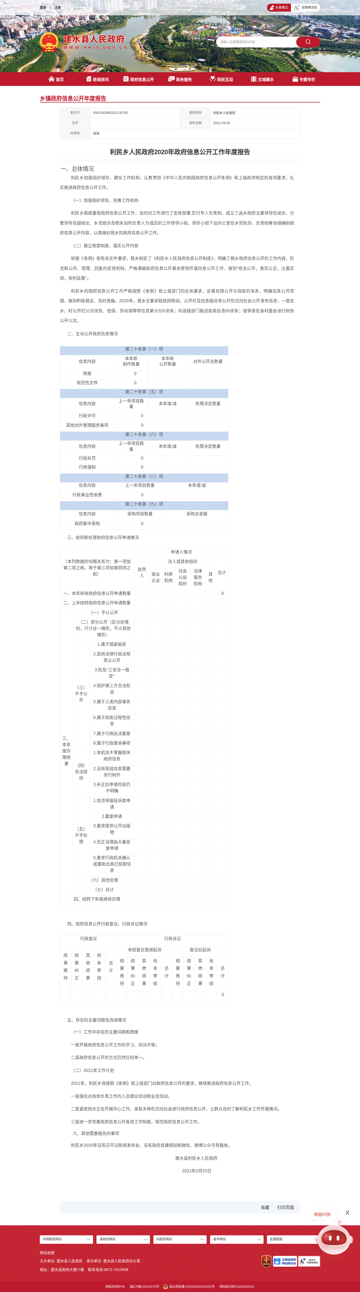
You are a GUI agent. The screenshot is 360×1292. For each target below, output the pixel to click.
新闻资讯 (101, 79)
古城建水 (266, 79)
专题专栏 (307, 79)
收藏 (265, 1207)
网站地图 (47, 1253)
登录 (43, 7)
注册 (58, 7)
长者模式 (281, 7)
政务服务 (184, 79)
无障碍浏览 (309, 7)
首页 (60, 79)
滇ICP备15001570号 (144, 1287)
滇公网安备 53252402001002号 (192, 1287)
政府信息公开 (142, 79)
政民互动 (225, 79)
